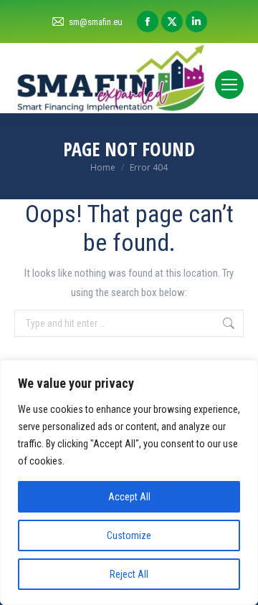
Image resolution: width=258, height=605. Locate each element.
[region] (129, 482)
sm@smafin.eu (96, 21)
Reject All (129, 574)
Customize (129, 535)
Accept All (129, 496)
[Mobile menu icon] (229, 84)
